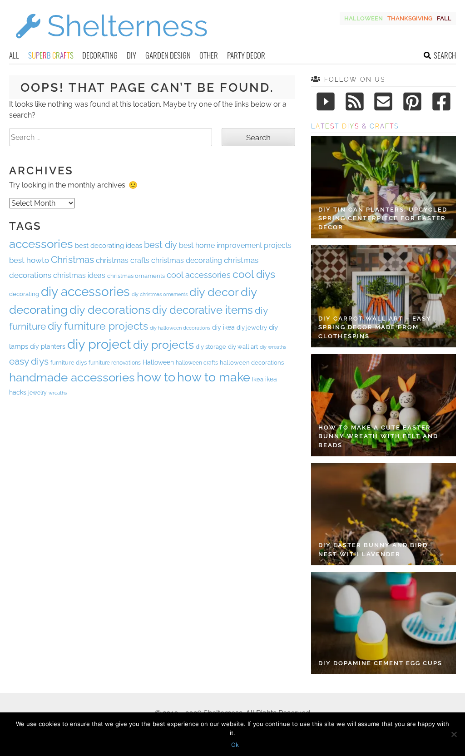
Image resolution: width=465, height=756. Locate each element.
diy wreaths (273, 347)
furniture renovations (115, 363)
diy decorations (109, 309)
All (14, 55)
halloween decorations (252, 362)
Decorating (100, 55)
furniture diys (68, 362)
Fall (444, 18)
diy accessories (85, 291)
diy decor (214, 292)
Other (208, 55)
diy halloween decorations (180, 328)
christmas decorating (186, 260)
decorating (24, 294)
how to (156, 377)
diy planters (47, 346)
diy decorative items (202, 310)
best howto (29, 260)
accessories (41, 244)
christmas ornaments (136, 275)
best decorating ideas (108, 246)
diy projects (163, 344)
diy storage (211, 346)
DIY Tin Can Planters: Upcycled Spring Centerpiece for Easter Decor (382, 218)
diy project (99, 344)
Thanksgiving (409, 18)
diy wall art (243, 346)
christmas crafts (122, 260)
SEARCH (445, 55)
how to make (213, 377)
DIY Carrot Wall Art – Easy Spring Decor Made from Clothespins (374, 327)
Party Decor (246, 55)
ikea (257, 379)
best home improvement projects (235, 245)
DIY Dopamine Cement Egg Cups (380, 663)
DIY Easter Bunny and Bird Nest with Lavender (373, 550)
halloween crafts (197, 362)
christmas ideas (79, 275)
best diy (160, 244)
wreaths (58, 393)
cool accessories (199, 275)
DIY (131, 55)
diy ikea (223, 327)
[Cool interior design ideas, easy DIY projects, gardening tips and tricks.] (111, 44)
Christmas (72, 259)
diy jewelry (252, 327)
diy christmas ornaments (160, 294)
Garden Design (168, 55)
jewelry (37, 393)
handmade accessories (72, 377)
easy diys (29, 361)
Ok (235, 744)
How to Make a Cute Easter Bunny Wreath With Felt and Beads (378, 436)
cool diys (253, 274)
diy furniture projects (98, 326)
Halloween (363, 18)
